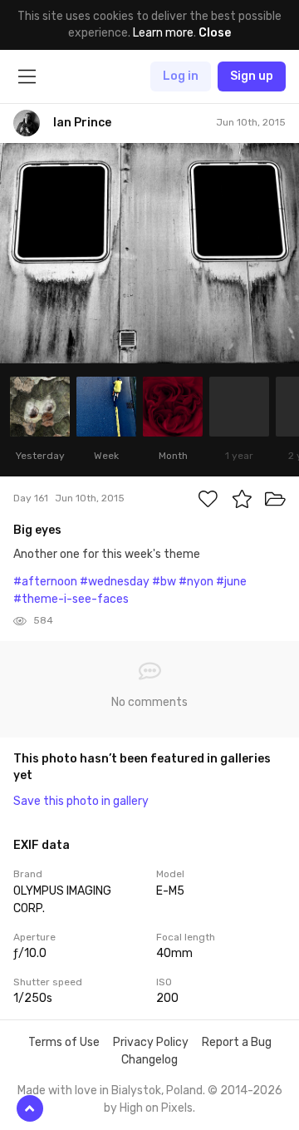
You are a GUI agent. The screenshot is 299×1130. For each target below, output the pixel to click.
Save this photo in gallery (81, 801)
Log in (181, 76)
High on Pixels (156, 1108)
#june (231, 582)
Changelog (149, 1060)
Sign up (251, 76)
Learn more (163, 33)
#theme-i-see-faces (71, 599)
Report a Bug (237, 1042)
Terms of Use (64, 1042)
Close (215, 33)
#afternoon (45, 582)
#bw (164, 582)
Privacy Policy (151, 1042)
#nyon (196, 582)
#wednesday (115, 582)
